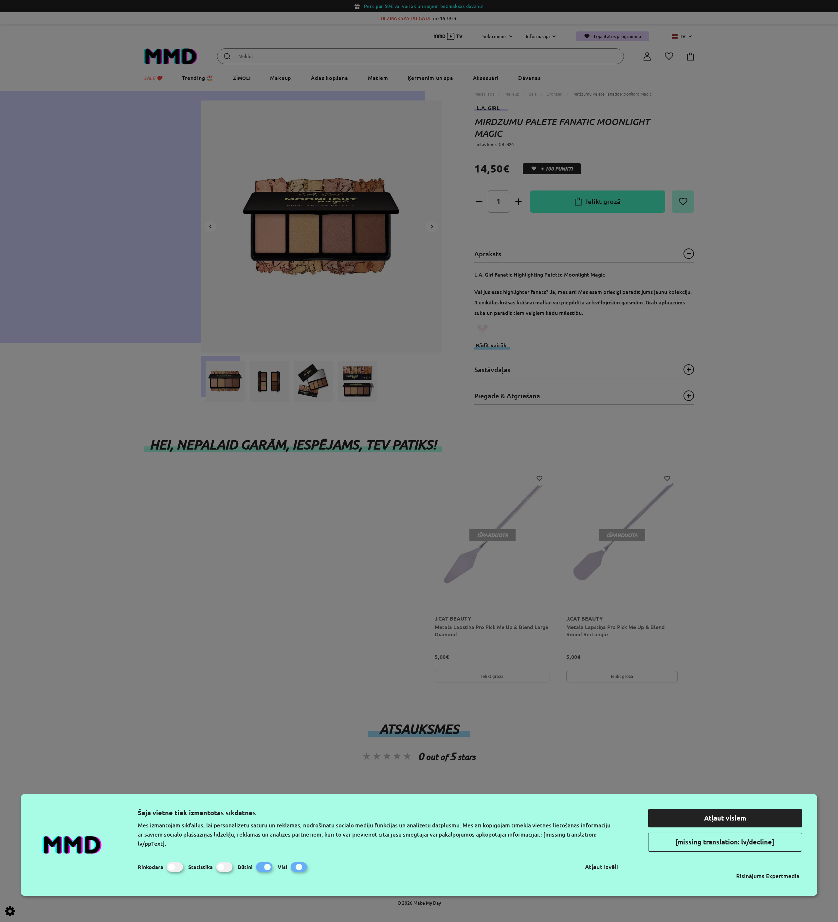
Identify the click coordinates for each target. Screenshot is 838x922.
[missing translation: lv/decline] (725, 842)
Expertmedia (782, 876)
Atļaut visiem (725, 818)
